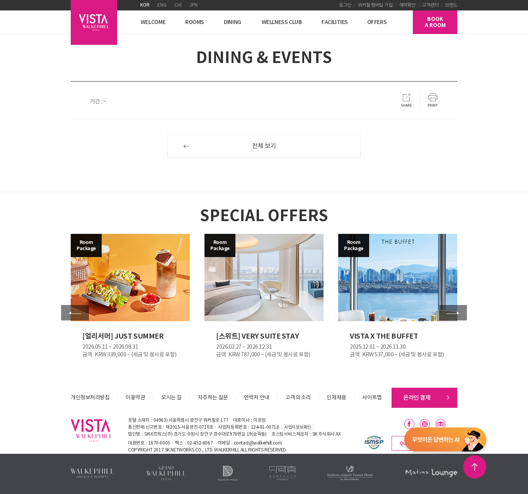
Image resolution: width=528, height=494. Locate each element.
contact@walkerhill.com (258, 443)
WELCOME (153, 22)
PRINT (433, 100)
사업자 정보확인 (297, 427)
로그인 (345, 5)
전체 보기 (264, 146)
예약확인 (407, 5)
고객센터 (430, 5)
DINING (232, 22)
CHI (178, 5)
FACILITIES (335, 22)
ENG (162, 5)
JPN (193, 5)
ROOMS (194, 22)
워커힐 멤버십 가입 (375, 5)
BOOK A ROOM (435, 22)
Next (453, 312)
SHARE (406, 100)
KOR (145, 5)
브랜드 (451, 5)
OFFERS (377, 22)
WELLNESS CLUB (282, 22)
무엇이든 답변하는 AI (445, 441)
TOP (474, 467)
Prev (75, 312)
